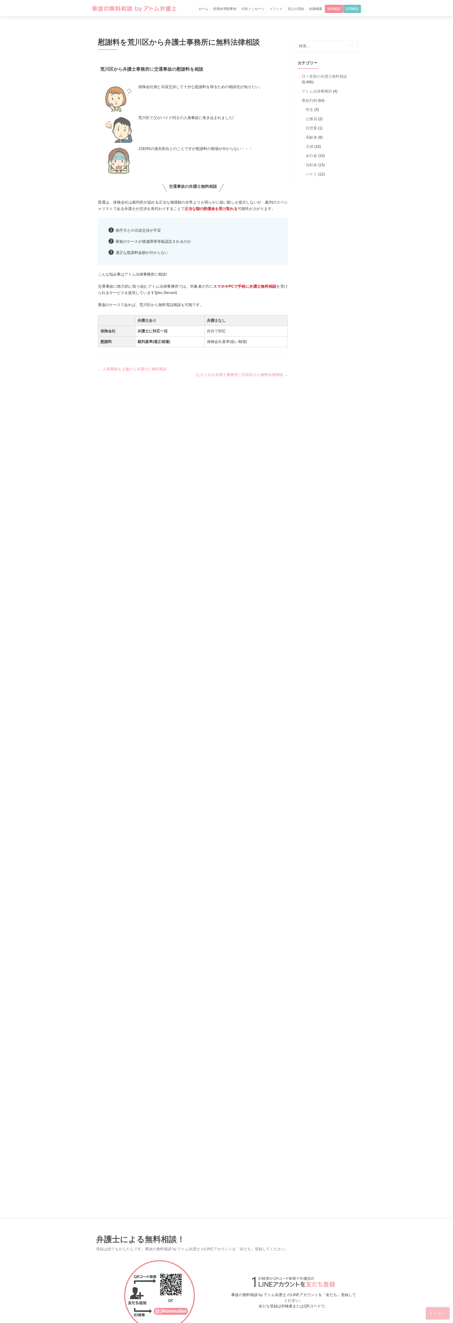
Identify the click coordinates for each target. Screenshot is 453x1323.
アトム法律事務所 (317, 91)
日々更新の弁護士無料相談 (324, 76)
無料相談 (333, 9)
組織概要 (315, 9)
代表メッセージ (252, 9)
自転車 (311, 165)
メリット (276, 9)
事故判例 (309, 100)
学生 (309, 110)
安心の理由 (296, 9)
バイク (311, 174)
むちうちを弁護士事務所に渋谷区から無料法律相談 (242, 375)
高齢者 (311, 137)
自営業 (311, 128)
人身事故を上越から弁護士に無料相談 (132, 369)
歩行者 (311, 156)
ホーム (203, 9)
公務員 (311, 119)
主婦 (309, 147)
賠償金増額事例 (224, 9)
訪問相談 (352, 9)
